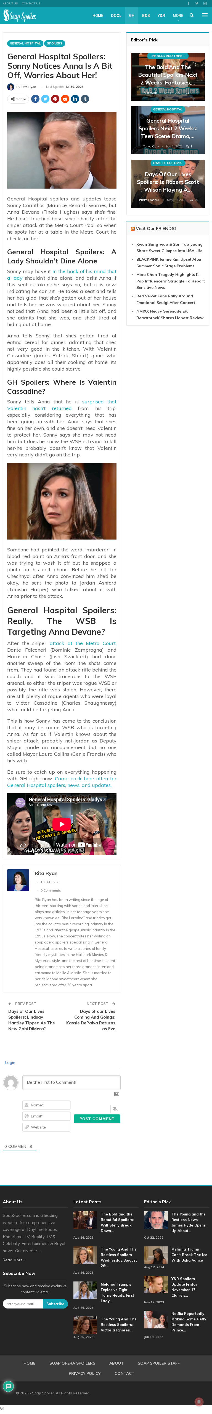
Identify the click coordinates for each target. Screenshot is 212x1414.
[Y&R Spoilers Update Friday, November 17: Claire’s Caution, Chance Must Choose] (156, 1285)
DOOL (116, 15)
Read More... (14, 1259)
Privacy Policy (84, 1373)
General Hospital (25, 43)
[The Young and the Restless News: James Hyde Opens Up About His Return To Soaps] (156, 1220)
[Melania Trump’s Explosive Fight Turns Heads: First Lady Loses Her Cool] (85, 1290)
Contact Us (31, 3)
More (178, 15)
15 (196, 200)
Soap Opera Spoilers (72, 1363)
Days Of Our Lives (167, 163)
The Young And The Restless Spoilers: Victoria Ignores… (119, 1324)
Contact (124, 1373)
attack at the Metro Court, (83, 643)
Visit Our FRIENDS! (156, 228)
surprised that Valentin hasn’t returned (61, 404)
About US (10, 3)
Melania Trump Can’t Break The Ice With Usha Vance (189, 1254)
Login (9, 1062)
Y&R (161, 15)
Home (97, 15)
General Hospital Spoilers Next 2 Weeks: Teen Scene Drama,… (168, 128)
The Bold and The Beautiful (169, 56)
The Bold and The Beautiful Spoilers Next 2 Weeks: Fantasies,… (167, 75)
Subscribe (55, 1304)
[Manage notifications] (199, 1401)
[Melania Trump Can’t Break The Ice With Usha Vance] (156, 1255)
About (116, 1363)
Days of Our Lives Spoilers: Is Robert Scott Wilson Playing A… (168, 182)
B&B (146, 15)
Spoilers (54, 43)
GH (131, 15)
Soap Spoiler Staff (159, 1363)
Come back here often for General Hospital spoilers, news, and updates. (61, 781)
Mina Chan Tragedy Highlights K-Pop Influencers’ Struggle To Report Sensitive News (170, 281)
